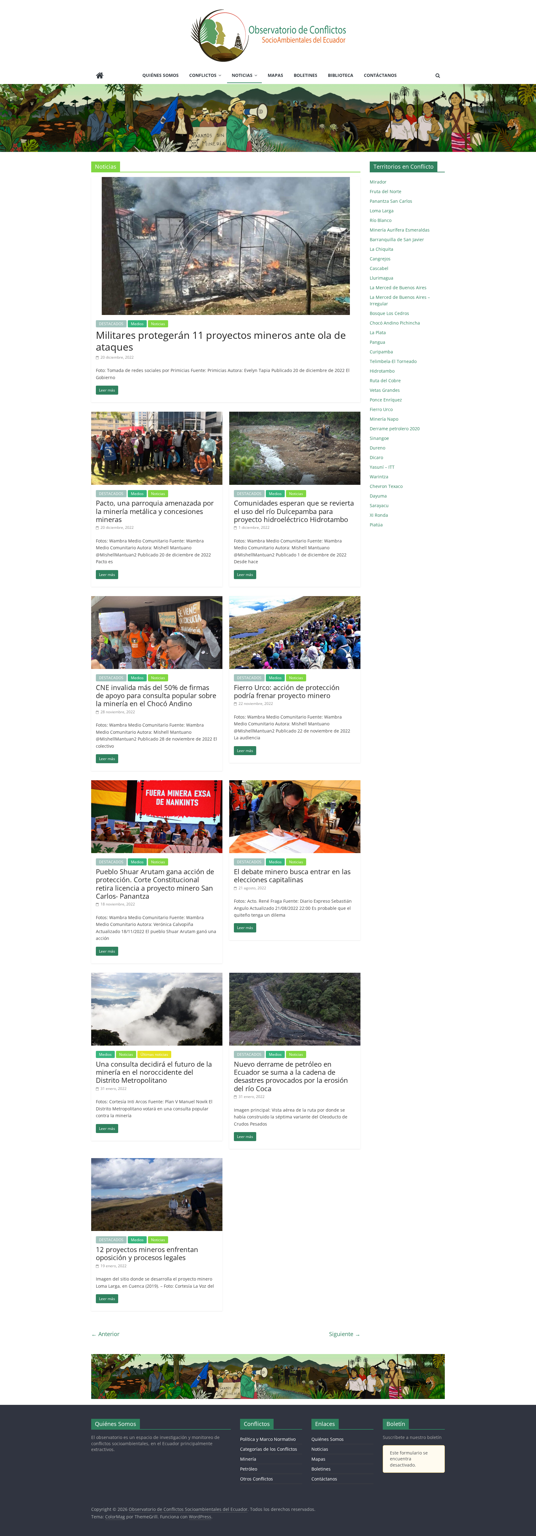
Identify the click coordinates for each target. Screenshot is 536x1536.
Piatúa (376, 525)
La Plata (378, 332)
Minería (248, 1459)
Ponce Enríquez (386, 400)
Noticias (242, 75)
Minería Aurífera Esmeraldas (400, 230)
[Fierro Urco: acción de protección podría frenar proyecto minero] (294, 599)
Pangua (377, 342)
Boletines (305, 75)
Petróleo (248, 1469)
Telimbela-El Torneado (393, 361)
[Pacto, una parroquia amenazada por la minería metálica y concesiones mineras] (156, 415)
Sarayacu (379, 505)
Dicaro (376, 457)
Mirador (378, 182)
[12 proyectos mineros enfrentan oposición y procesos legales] (156, 1161)
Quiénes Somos (160, 75)
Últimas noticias (154, 1054)
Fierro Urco (381, 409)
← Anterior (105, 1334)
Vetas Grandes (385, 390)
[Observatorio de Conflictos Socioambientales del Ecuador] (99, 76)
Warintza (379, 477)
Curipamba (381, 352)
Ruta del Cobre (385, 380)
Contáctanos (380, 75)
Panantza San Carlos (391, 201)
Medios (137, 323)
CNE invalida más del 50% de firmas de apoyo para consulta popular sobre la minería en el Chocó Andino (156, 695)
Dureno (377, 448)
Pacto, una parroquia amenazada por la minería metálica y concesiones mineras (155, 511)
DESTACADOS (111, 323)
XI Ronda (379, 515)
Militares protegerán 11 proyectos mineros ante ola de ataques (221, 340)
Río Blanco (380, 220)
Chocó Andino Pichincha (395, 323)
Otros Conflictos (256, 1479)
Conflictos (203, 75)
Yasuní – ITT (382, 467)
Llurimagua (381, 278)
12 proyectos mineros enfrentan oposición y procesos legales (147, 1253)
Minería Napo (384, 419)
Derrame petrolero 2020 (395, 429)
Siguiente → (344, 1334)
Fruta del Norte (385, 191)
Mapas (275, 75)
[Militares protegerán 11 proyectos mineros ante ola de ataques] (226, 180)
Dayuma (378, 496)
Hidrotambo (382, 371)
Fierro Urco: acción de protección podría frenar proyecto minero (287, 691)
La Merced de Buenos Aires (398, 287)
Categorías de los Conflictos (268, 1449)
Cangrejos (380, 259)
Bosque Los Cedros (389, 313)
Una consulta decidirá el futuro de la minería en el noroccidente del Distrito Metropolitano (154, 1072)
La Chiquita (381, 249)
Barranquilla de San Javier (397, 239)
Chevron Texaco (386, 486)
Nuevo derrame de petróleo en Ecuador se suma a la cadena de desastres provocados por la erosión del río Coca (291, 1076)
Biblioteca (340, 75)
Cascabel (379, 268)
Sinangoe (379, 438)
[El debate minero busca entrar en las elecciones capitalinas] (294, 784)
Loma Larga (382, 211)
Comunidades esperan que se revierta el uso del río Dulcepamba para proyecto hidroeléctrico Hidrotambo (294, 511)
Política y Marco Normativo (268, 1439)
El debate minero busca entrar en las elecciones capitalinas (292, 875)
